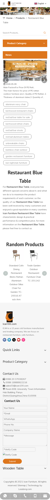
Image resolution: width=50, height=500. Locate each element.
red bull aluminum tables (17, 136)
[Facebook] (4, 340)
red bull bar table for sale (18, 117)
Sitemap (22, 485)
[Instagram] (23, 340)
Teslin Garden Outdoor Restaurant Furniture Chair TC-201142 (34, 273)
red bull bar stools (14, 130)
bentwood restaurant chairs (19, 110)
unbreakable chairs (15, 143)
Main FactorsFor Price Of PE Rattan (19, 87)
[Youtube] (18, 340)
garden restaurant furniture (19, 156)
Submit (12, 461)
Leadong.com (25, 489)
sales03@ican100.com (17, 385)
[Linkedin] (9, 340)
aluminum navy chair (16, 104)
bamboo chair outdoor (16, 149)
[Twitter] (14, 340)
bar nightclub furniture (16, 162)
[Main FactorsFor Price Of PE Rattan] (25, 81)
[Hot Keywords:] (44, 32)
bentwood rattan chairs (17, 123)
